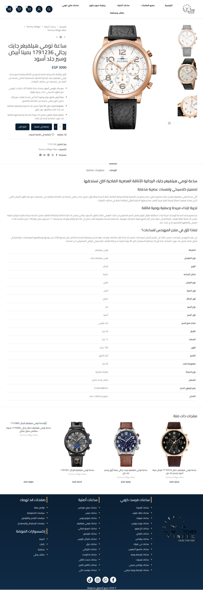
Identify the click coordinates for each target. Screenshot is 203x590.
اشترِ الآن (22, 127)
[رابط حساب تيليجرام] (40, 155)
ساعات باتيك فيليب (140, 513)
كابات (42, 544)
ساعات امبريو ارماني (87, 528)
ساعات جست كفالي (88, 560)
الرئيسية (62, 26)
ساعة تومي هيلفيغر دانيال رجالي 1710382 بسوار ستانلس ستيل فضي (28, 429)
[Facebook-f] (113, 580)
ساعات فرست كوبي (135, 499)
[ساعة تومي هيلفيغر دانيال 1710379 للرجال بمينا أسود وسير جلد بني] (174, 444)
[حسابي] (39, 9)
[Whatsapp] (105, 580)
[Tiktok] (90, 580)
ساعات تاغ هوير (142, 528)
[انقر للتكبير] (169, 123)
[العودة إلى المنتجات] (61, 37)
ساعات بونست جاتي (88, 570)
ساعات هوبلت (142, 518)
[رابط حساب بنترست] (48, 155)
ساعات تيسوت (142, 560)
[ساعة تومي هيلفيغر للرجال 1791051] (77, 444)
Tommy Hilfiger (33, 26)
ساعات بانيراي (142, 534)
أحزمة (42, 539)
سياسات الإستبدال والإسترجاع (31, 523)
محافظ (41, 549)
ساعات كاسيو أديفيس (139, 549)
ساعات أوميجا (142, 508)
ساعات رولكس (142, 539)
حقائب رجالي (39, 555)
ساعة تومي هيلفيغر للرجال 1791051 (77, 470)
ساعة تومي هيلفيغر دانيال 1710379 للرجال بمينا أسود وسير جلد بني (174, 471)
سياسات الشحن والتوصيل (33, 518)
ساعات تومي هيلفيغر (87, 523)
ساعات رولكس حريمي (139, 565)
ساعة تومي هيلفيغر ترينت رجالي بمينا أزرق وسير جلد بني (125, 471)
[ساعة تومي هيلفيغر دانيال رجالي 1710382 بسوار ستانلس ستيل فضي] (28, 423)
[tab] (113, 168)
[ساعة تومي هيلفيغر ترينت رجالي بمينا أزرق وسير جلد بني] (126, 444)
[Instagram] (98, 580)
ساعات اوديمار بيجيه (140, 554)
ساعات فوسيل (90, 534)
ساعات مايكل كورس (87, 539)
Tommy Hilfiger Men (56, 30)
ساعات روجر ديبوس (140, 523)
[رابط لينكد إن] (44, 155)
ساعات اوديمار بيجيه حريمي (136, 570)
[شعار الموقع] (189, 9)
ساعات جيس (91, 513)
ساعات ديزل (91, 544)
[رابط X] (53, 155)
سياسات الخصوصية (36, 513)
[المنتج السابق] (64, 37)
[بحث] (49, 9)
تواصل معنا (39, 508)
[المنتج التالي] (57, 37)
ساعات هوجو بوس (88, 518)
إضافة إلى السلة (41, 127)
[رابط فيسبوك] (57, 155)
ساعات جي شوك (141, 544)
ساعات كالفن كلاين (88, 565)
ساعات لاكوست (89, 554)
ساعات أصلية (50, 26)
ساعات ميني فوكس (87, 508)
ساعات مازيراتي (90, 549)
